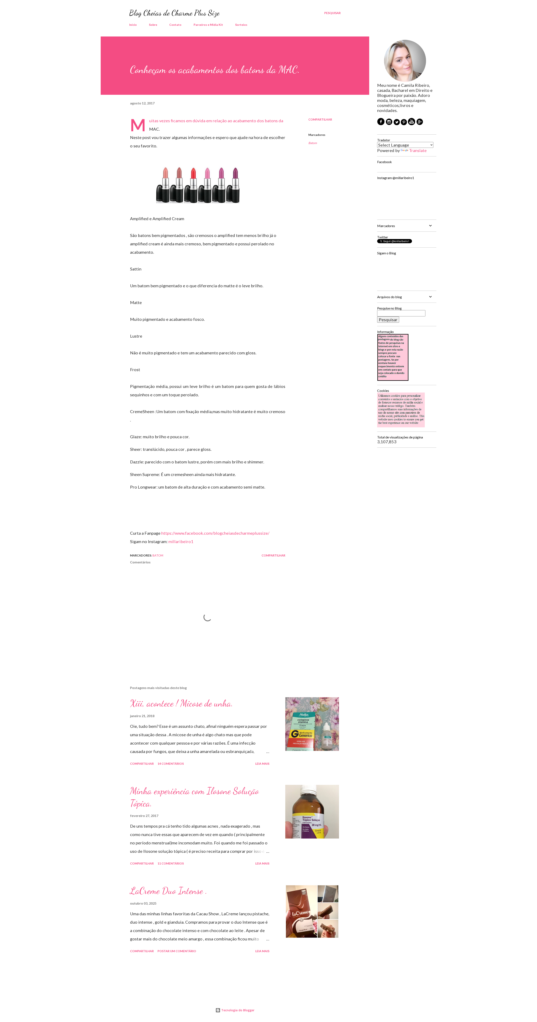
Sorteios (241, 24)
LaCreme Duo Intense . (168, 890)
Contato (175, 24)
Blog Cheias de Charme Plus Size (174, 12)
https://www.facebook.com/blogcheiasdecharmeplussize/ (215, 533)
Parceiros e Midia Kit (208, 24)
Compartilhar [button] (320, 119)
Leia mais (262, 763)
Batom (312, 143)
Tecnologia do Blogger (237, 1010)
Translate (418, 150)
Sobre (153, 24)
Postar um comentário (177, 951)
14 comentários (171, 763)
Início (133, 24)
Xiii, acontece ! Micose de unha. (181, 703)
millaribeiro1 (180, 541)
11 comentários (171, 863)
